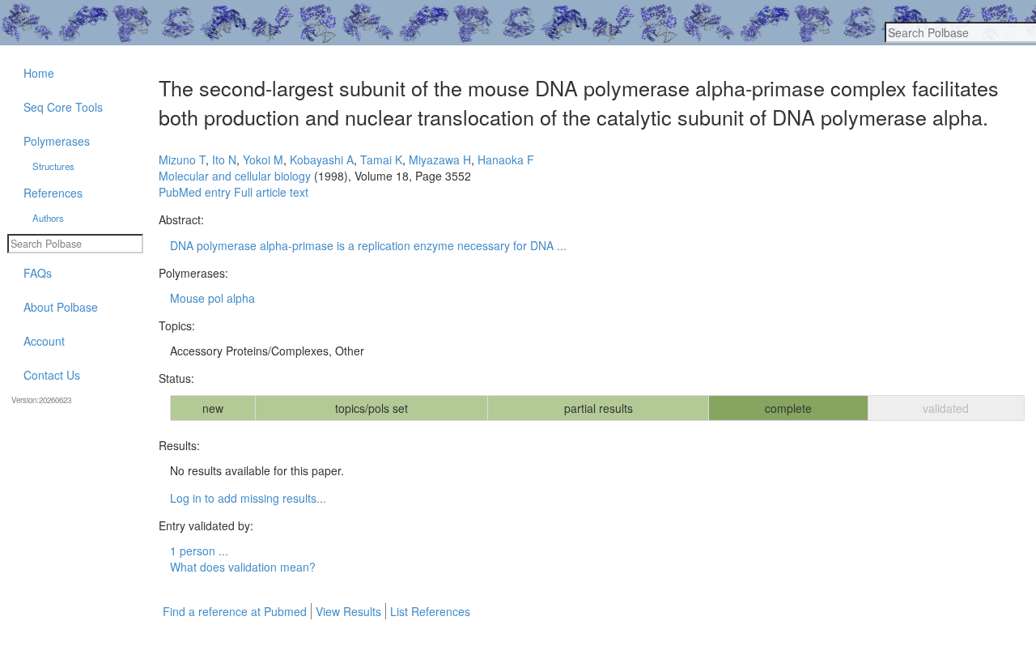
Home (38, 73)
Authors (48, 217)
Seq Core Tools (63, 107)
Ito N (224, 159)
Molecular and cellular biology (235, 176)
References (53, 193)
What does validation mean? (243, 567)
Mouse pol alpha (212, 298)
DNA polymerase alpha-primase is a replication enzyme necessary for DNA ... (368, 245)
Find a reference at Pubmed (235, 611)
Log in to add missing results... (248, 498)
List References (430, 611)
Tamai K (381, 159)
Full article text (271, 192)
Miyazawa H (440, 159)
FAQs (37, 273)
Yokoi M (263, 159)
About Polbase (60, 307)
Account (44, 341)
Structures (53, 165)
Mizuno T (182, 159)
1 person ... (199, 550)
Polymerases (56, 141)
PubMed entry (195, 192)
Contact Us (51, 375)
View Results (348, 611)
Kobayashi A (322, 159)
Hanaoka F (506, 159)
